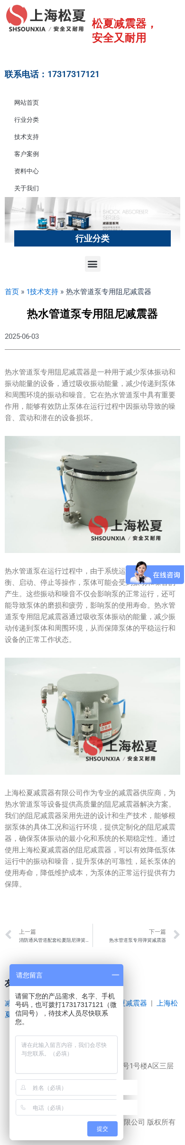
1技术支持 (42, 291)
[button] (93, 264)
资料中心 (26, 171)
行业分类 (26, 119)
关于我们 (26, 188)
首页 (12, 291)
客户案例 (26, 154)
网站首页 (26, 102)
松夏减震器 (129, 1003)
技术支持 (26, 136)
